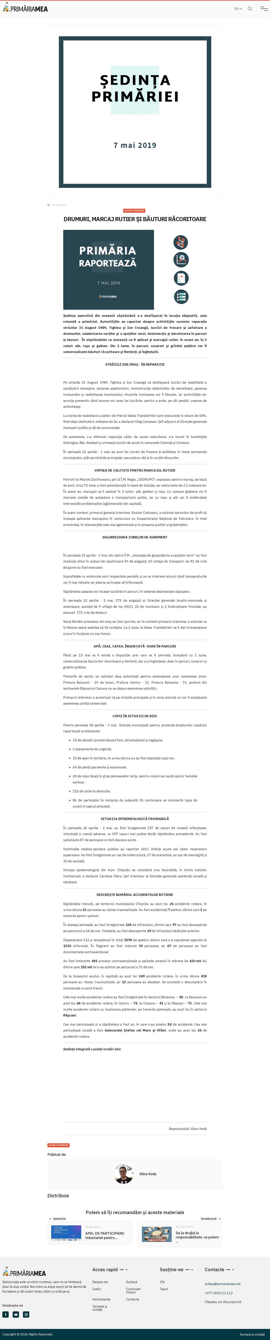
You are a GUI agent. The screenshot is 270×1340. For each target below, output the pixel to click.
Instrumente (101, 1299)
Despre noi (100, 1282)
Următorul (209, 1219)
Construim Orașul (133, 1290)
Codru (96, 1289)
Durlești (131, 1282)
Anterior (59, 1219)
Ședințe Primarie (134, 210)
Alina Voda (147, 1174)
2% (162, 1282)
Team (164, 1289)
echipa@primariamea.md (222, 1284)
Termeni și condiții (99, 1308)
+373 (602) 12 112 (219, 1293)
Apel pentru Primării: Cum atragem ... (196, 1235)
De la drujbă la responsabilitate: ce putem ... (106, 1237)
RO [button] (236, 9)
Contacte (132, 1299)
